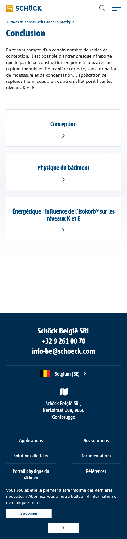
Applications (31, 440)
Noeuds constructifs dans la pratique (42, 22)
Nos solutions (96, 440)
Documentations (96, 456)
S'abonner (29, 513)
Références (96, 471)
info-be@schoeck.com (63, 351)
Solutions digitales (31, 456)
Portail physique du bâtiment (31, 474)
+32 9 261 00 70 (63, 340)
